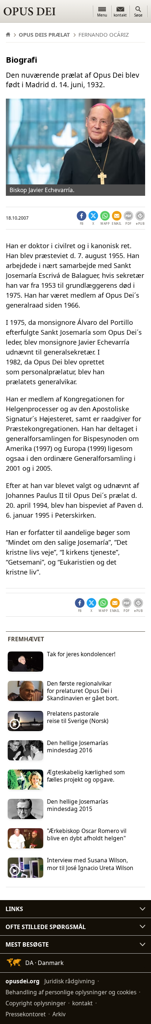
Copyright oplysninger (35, 1003)
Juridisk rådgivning (69, 981)
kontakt (82, 1003)
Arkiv (59, 1014)
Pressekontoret (25, 1014)
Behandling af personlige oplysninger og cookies (70, 992)
